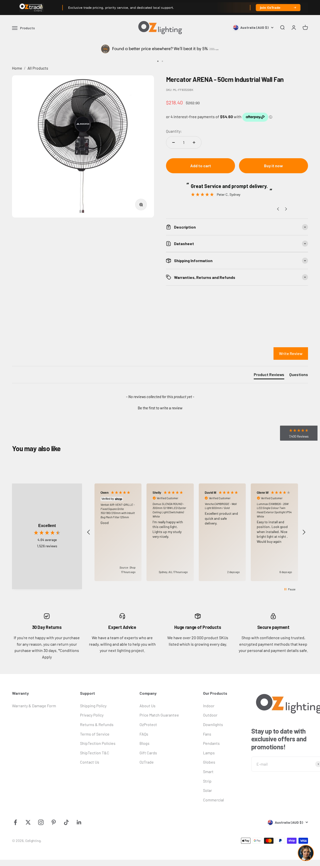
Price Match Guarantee (159, 715)
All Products (38, 68)
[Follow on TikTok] (66, 822)
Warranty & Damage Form (34, 705)
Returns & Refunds (97, 724)
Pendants (211, 743)
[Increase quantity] (194, 142)
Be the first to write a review (160, 408)
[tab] (269, 375)
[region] (196, 532)
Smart (208, 771)
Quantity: (174, 131)
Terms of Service (95, 734)
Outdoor (210, 715)
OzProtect (148, 724)
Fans (207, 734)
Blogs (145, 743)
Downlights (213, 724)
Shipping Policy (93, 705)
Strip (207, 781)
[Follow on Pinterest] (53, 822)
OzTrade (147, 762)
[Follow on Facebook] (15, 822)
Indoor (208, 705)
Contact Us (89, 762)
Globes (209, 762)
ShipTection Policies (98, 743)
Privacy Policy (92, 715)
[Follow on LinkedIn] (79, 822)
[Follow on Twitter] (28, 822)
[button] (160, 407)
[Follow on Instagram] (41, 822)
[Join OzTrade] (160, 7)
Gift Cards (148, 752)
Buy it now (273, 165)
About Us (148, 705)
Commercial (213, 799)
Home (17, 68)
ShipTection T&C (94, 752)
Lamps (209, 752)
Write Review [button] (290, 353)
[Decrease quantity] (173, 142)
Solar (207, 790)
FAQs (144, 734)
